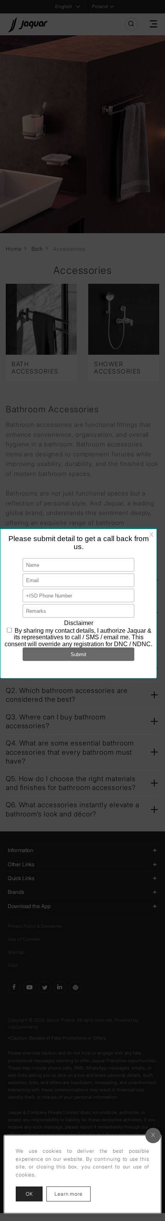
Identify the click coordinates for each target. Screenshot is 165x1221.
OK (29, 1194)
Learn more (72, 1193)
